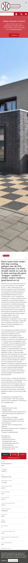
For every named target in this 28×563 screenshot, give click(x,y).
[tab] (5, 454)
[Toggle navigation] (26, 2)
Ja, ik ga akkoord (13, 560)
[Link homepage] (13, 6)
